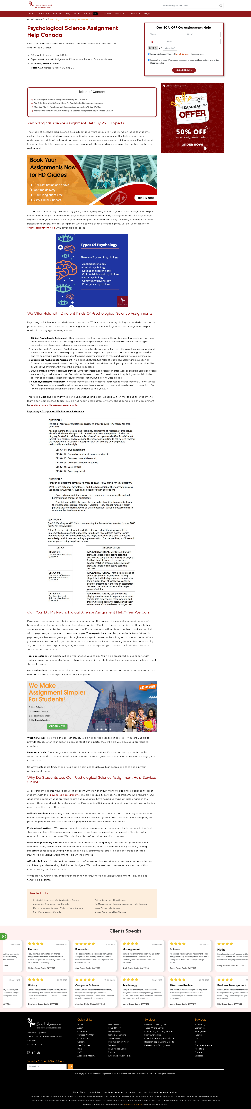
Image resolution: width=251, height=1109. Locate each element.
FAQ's (79, 1052)
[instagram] (28, 1053)
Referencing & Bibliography (157, 1045)
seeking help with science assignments (54, 405)
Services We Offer (85, 1035)
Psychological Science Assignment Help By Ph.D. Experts (60, 99)
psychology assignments (65, 795)
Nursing (198, 1035)
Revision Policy (114, 1031)
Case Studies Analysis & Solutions (159, 1038)
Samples (57, 14)
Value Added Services (118, 1049)
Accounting (200, 1024)
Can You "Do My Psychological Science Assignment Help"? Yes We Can (67, 107)
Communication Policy (118, 1042)
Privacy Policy (114, 1024)
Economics (200, 1028)
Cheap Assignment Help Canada (110, 912)
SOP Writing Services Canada (47, 912)
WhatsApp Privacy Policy (119, 1056)
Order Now (82, 1031)
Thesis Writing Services (154, 1028)
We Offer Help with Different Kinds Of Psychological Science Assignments (68, 103)
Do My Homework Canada (46, 908)
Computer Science (203, 1045)
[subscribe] (70, 1066)
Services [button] (43, 14)
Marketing (199, 1049)
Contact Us (134, 14)
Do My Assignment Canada (108, 904)
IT (195, 1042)
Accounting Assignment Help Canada (51, 904)
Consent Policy (115, 1038)
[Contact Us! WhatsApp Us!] (3, 936)
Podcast (112, 1052)
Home (31, 14)
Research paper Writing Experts (159, 1042)
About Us (119, 14)
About (80, 1028)
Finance (198, 1052)
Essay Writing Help (153, 1035)
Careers (81, 1042)
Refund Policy (114, 1028)
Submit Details (184, 70)
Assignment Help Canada (134, 904)
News (77, 14)
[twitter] (33, 1053)
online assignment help (41, 228)
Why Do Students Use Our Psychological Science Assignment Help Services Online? (73, 111)
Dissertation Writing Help (155, 1024)
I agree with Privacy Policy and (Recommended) (177, 54)
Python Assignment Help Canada (110, 900)
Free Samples (83, 1045)
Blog (68, 14)
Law (197, 1038)
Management (201, 1031)
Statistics (199, 1056)
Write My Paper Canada (71, 908)
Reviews (90, 14)
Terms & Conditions (182, 54)
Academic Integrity (86, 1056)
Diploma (106, 14)
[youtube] (38, 1053)
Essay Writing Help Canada (108, 908)
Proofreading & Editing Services (158, 1031)
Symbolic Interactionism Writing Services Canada (56, 900)
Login (147, 14)
